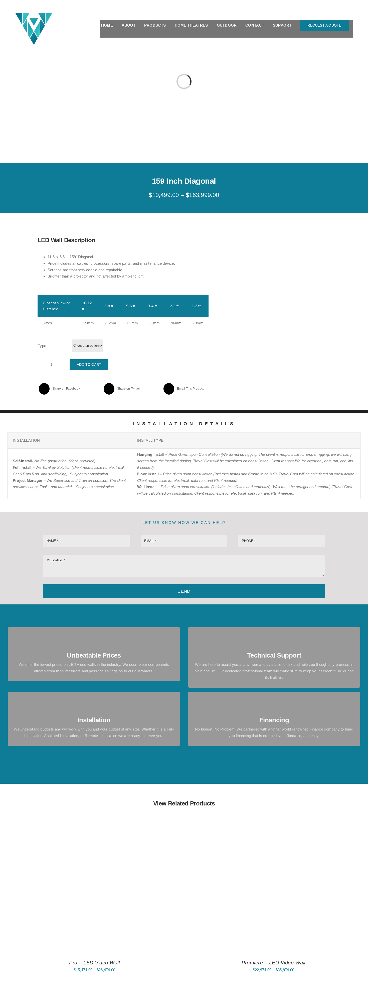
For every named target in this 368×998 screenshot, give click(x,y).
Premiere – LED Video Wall (273, 962)
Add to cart (89, 364)
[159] (275, 297)
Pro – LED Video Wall (94, 962)
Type (42, 345)
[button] (351, 34)
